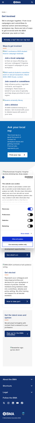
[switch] (30, 214)
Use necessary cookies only (17, 244)
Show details (25, 233)
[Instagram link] (8, 403)
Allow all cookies (17, 239)
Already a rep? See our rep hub (17, 40)
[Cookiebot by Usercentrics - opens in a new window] (25, 177)
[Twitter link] (4, 403)
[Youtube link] (17, 403)
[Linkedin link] (13, 403)
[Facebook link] (22, 403)
